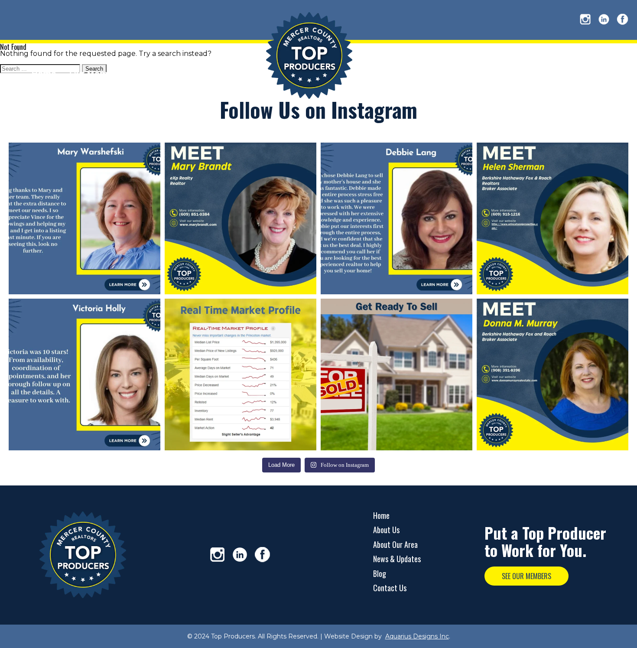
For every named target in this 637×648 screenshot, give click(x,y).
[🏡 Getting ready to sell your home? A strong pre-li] (396, 374)
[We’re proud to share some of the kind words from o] (84, 218)
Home (381, 515)
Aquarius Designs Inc (417, 636)
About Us (386, 529)
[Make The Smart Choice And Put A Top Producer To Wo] (240, 218)
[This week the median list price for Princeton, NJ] (240, 374)
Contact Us (389, 587)
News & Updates (397, 558)
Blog (379, 573)
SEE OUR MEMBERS (526, 576)
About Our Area (395, 544)
